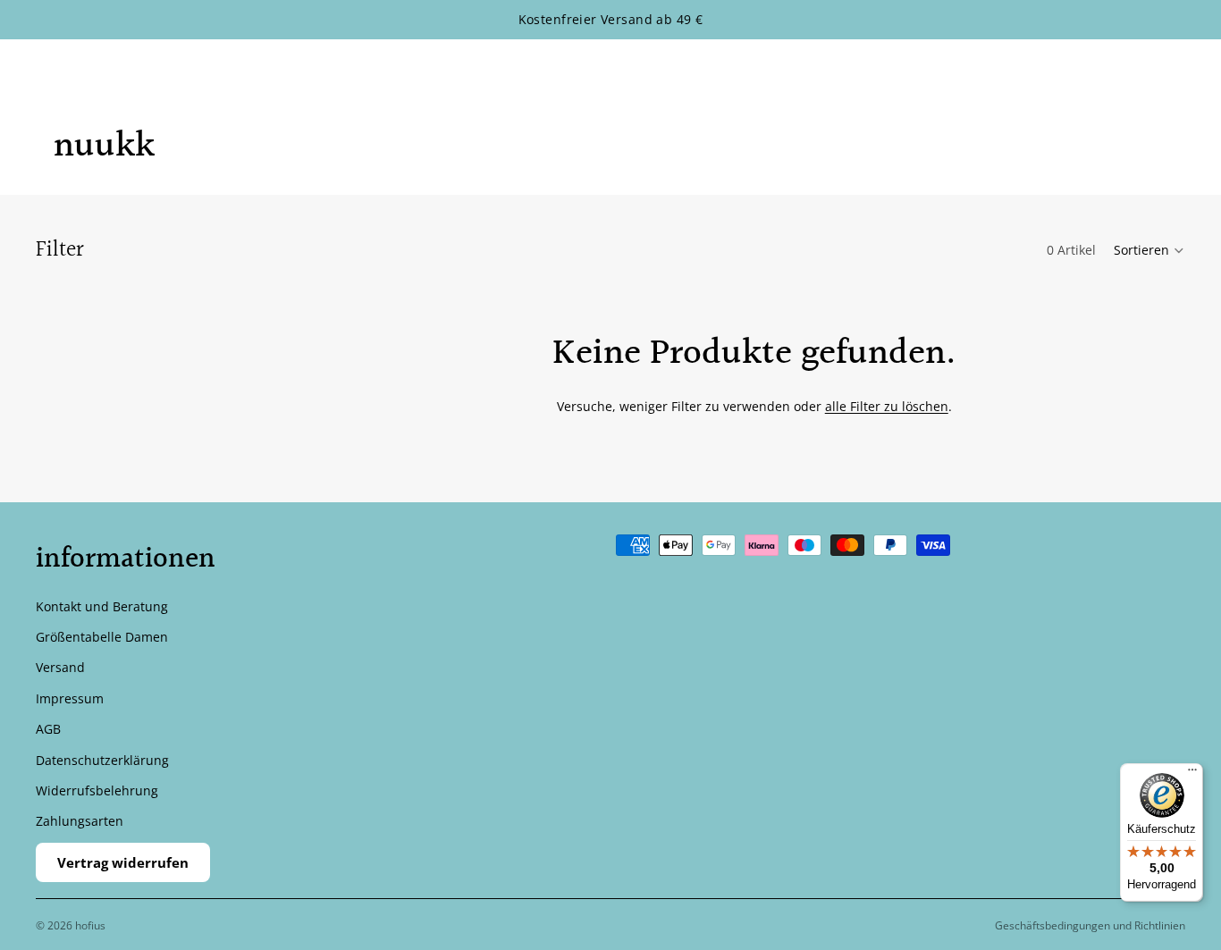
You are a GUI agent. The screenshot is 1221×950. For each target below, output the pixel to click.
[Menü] (1192, 774)
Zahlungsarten (79, 820)
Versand (60, 667)
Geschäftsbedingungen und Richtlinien (1090, 925)
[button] (1149, 250)
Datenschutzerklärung (102, 759)
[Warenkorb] (1172, 68)
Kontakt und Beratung (102, 606)
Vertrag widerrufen (123, 862)
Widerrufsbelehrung (97, 790)
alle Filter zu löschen (886, 406)
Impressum (70, 698)
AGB (48, 728)
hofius (90, 925)
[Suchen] (1096, 68)
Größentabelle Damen (102, 636)
